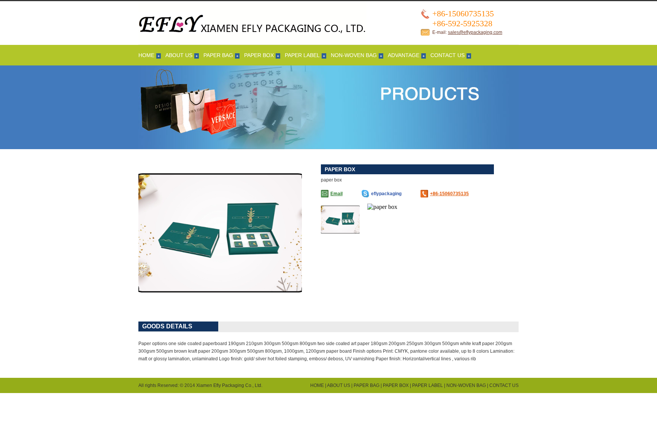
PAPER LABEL (302, 55)
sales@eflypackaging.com (475, 32)
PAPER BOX (259, 55)
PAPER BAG (218, 55)
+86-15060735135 (449, 193)
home (146, 55)
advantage (403, 55)
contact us (447, 55)
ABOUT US (178, 55)
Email (336, 193)
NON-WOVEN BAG (354, 55)
